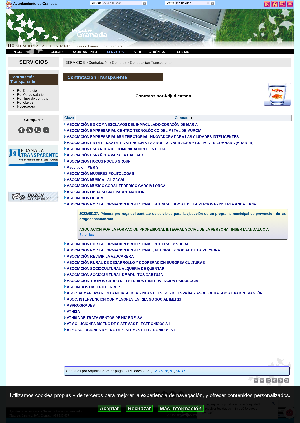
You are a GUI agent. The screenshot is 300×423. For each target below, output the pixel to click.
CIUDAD (57, 52)
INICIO (17, 52)
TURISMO (182, 52)
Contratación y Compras (107, 62)
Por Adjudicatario (30, 94)
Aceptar (109, 408)
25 (161, 371)
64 (178, 371)
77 (183, 371)
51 (172, 371)
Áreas (170, 3)
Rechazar (139, 408)
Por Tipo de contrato (32, 98)
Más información (180, 408)
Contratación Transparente (151, 62)
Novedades (26, 106)
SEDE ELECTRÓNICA (149, 52)
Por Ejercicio (27, 90)
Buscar (96, 3)
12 (155, 371)
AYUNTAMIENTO (85, 52)
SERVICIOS (115, 52)
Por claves (25, 102)
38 (166, 371)
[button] (212, 3)
